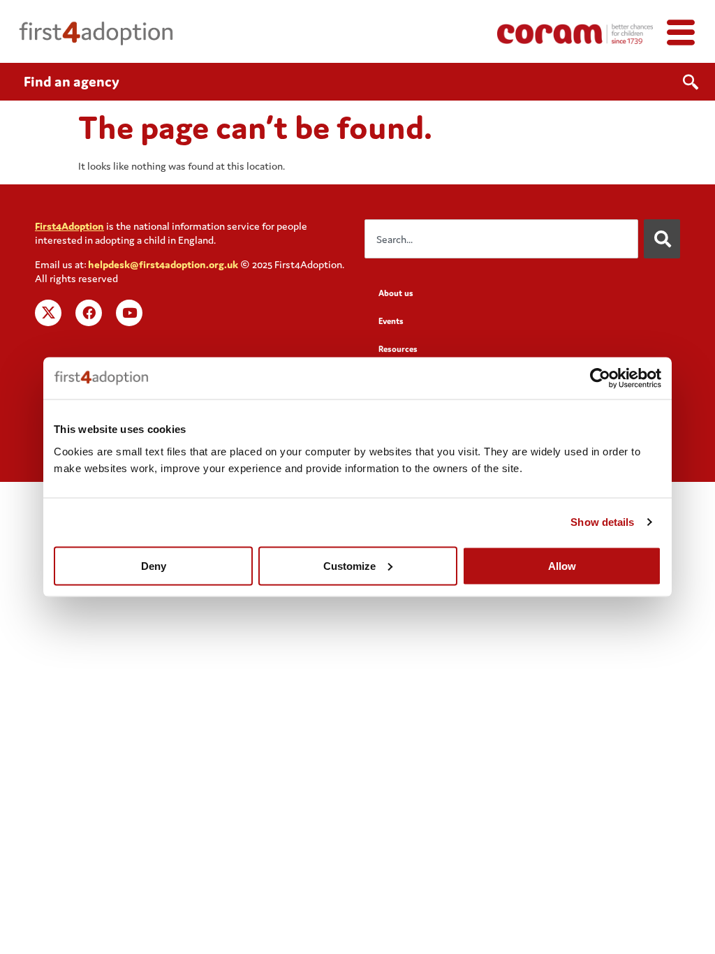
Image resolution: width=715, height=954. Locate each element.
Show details (602, 522)
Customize (349, 565)
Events (391, 321)
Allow (562, 565)
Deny (153, 565)
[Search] (662, 238)
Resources (398, 349)
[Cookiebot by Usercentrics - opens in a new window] (600, 378)
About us (395, 293)
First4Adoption (69, 226)
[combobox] (501, 238)
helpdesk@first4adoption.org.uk (163, 264)
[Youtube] (129, 313)
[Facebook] (88, 313)
